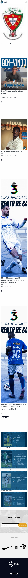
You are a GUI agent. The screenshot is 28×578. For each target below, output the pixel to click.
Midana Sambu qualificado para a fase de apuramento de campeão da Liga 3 (13, 406)
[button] (26, 1)
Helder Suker (17, 155)
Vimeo (17, 574)
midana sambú (18, 413)
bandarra (12, 286)
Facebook (11, 574)
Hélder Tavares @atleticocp (11, 151)
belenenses (17, 286)
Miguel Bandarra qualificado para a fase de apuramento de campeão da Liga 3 (13, 280)
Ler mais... (5, 101)
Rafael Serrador (13, 97)
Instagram (14, 574)
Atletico (12, 155)
